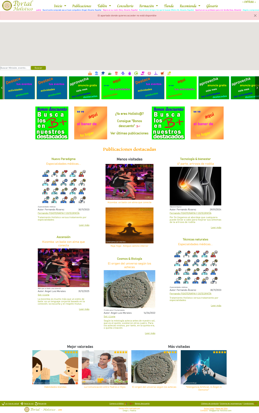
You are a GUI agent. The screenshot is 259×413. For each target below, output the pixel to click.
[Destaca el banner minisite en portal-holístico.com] (90, 123)
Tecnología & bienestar (195, 159)
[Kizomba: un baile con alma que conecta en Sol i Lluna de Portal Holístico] (63, 267)
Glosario (212, 6)
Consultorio (125, 6)
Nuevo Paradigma (64, 159)
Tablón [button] (102, 6)
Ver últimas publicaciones (129, 133)
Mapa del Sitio (222, 409)
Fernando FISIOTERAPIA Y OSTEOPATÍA (58, 213)
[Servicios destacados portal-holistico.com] (113, 87)
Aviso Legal (209, 409)
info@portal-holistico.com (220, 411)
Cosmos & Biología (129, 258)
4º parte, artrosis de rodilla (195, 163)
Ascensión (63, 237)
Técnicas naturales (195, 239)
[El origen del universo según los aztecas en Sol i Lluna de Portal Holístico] (129, 289)
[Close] (255, 15)
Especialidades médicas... (63, 163)
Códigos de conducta (210, 404)
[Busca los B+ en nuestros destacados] (51, 123)
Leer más (84, 225)
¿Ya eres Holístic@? (129, 113)
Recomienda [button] (188, 6)
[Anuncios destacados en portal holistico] (16, 87)
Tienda (169, 6)
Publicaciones (81, 6)
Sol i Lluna (43, 295)
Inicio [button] (58, 6)
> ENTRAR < (249, 2)
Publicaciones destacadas (129, 149)
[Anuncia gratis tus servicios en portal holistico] (80, 87)
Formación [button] (147, 6)
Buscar (38, 68)
